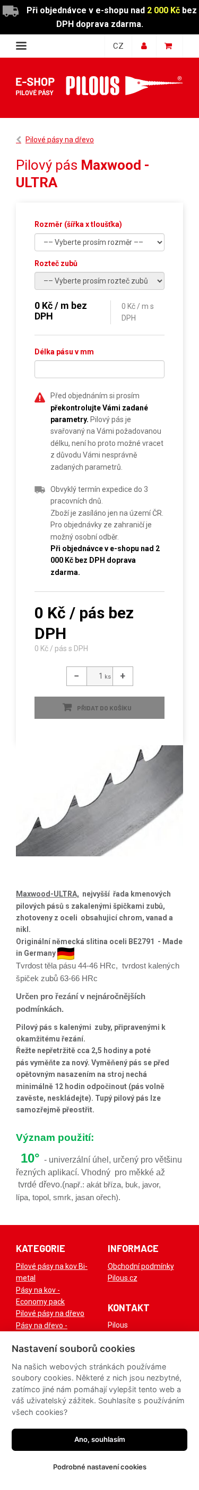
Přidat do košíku (104, 707)
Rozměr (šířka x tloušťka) (78, 224)
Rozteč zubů (55, 263)
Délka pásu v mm (64, 352)
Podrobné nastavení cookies (99, 1466)
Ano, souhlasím (99, 1439)
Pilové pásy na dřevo (59, 139)
